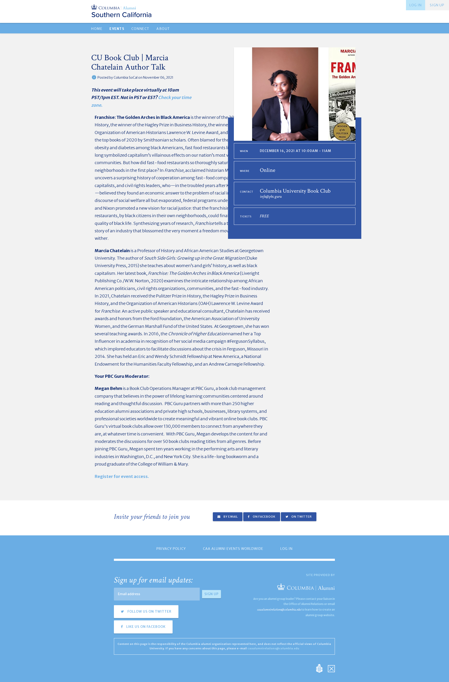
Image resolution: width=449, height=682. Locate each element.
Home (96, 29)
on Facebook (263, 516)
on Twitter (301, 516)
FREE (264, 216)
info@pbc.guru (271, 196)
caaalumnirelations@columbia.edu (279, 609)
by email (230, 516)
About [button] (163, 29)
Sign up (437, 5)
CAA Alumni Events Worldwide (233, 549)
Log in (415, 5)
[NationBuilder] (321, 668)
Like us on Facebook (145, 627)
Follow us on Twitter (149, 611)
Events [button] (116, 29)
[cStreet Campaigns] (331, 668)
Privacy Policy (171, 549)
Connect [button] (140, 29)
